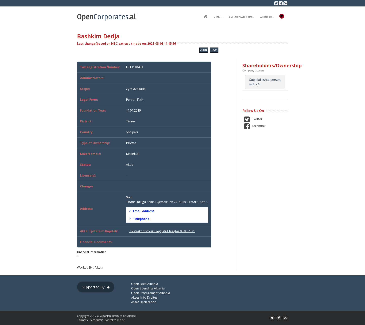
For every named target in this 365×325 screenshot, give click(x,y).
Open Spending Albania (148, 288)
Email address (143, 211)
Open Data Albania (144, 284)
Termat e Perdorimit (90, 320)
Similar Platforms (240, 17)
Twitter (256, 119)
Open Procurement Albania (150, 293)
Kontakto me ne (115, 320)
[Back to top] (285, 318)
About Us (266, 17)
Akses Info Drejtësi (144, 297)
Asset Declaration (143, 302)
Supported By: (93, 287)
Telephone (141, 219)
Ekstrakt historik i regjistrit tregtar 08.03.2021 (162, 231)
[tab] (167, 211)
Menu (217, 17)
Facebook (258, 126)
